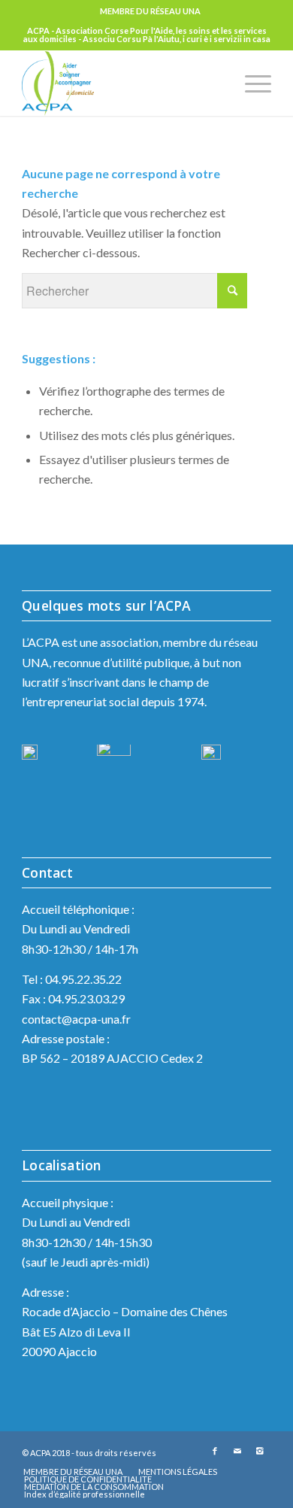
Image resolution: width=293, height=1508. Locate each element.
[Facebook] (215, 1451)
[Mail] (237, 1451)
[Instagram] (260, 1451)
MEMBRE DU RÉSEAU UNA (150, 11)
